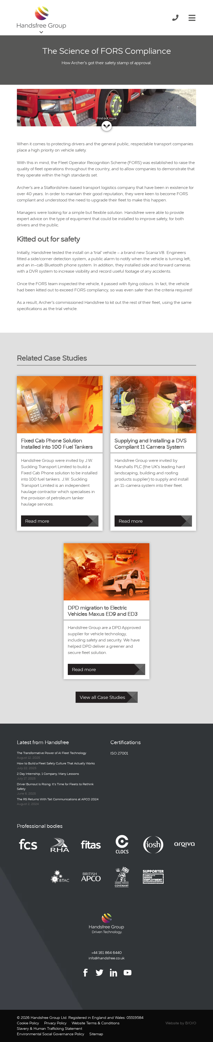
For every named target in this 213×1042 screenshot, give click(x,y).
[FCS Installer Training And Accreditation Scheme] (91, 848)
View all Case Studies (102, 697)
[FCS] (28, 848)
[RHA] (59, 848)
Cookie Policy (28, 1023)
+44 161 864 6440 (106, 952)
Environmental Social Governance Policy (50, 1034)
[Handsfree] (41, 17)
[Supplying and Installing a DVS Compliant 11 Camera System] (153, 404)
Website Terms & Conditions (95, 1023)
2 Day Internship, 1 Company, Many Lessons (48, 774)
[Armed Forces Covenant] (122, 880)
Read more (37, 521)
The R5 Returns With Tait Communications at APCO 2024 (57, 799)
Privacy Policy (55, 1023)
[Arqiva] (184, 848)
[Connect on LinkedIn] (113, 976)
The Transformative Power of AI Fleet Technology (51, 753)
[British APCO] (91, 880)
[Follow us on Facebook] (85, 976)
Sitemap (96, 1034)
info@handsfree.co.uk (106, 958)
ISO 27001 (119, 753)
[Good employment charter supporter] (153, 880)
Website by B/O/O (180, 1023)
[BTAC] (59, 880)
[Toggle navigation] (192, 17)
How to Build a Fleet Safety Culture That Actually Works (56, 763)
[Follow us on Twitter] (99, 976)
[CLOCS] (122, 848)
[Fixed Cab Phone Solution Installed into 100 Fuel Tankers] (60, 404)
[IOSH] (153, 848)
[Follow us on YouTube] (127, 976)
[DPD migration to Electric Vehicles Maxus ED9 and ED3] (106, 571)
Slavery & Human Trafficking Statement (49, 1028)
